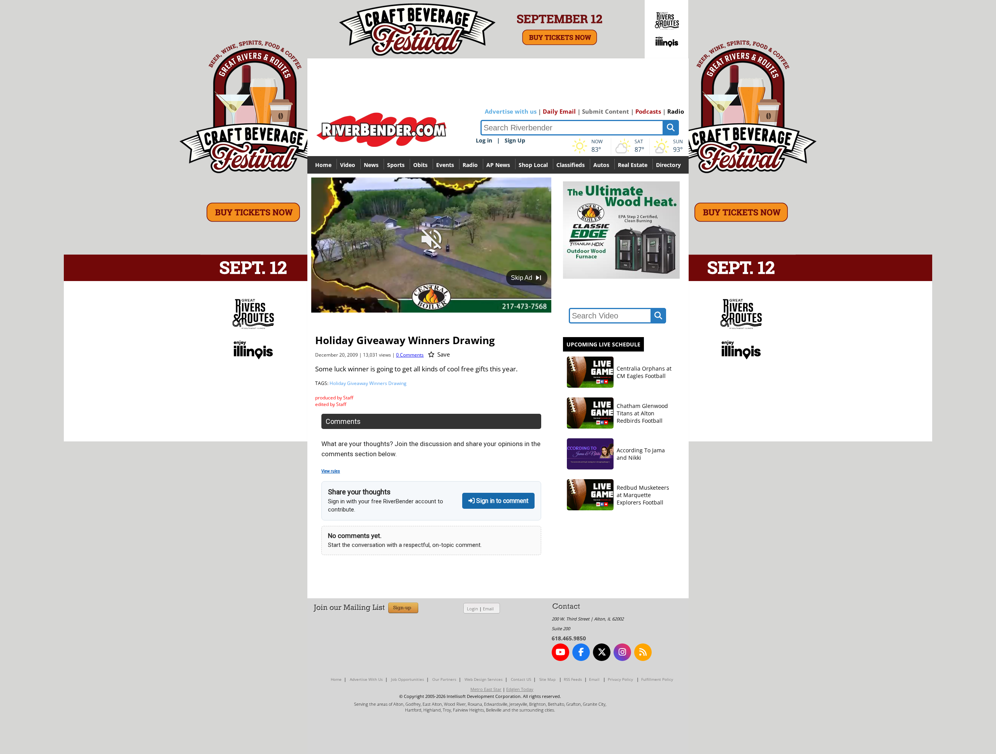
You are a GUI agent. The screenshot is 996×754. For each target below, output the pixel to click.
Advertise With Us (366, 679)
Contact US (521, 679)
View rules (330, 471)
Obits (420, 165)
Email (488, 609)
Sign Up (515, 140)
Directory (668, 165)
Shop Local (533, 165)
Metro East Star (486, 689)
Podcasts (648, 111)
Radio (675, 111)
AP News (498, 165)
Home (323, 165)
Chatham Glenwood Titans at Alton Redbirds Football (642, 413)
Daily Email (559, 111)
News (371, 165)
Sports (396, 165)
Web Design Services (484, 679)
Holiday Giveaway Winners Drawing (368, 383)
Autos (601, 165)
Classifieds (570, 165)
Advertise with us (511, 111)
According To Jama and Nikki (641, 453)
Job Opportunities (407, 679)
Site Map (547, 679)
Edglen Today (519, 689)
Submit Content (605, 111)
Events (445, 165)
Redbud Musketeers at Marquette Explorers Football (643, 495)
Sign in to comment (501, 500)
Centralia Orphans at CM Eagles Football (644, 372)
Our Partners (444, 679)
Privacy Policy (620, 679)
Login (472, 609)
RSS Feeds (573, 679)
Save (443, 354)
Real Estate (632, 165)
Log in (484, 140)
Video (347, 165)
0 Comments (410, 355)
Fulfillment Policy (657, 679)
